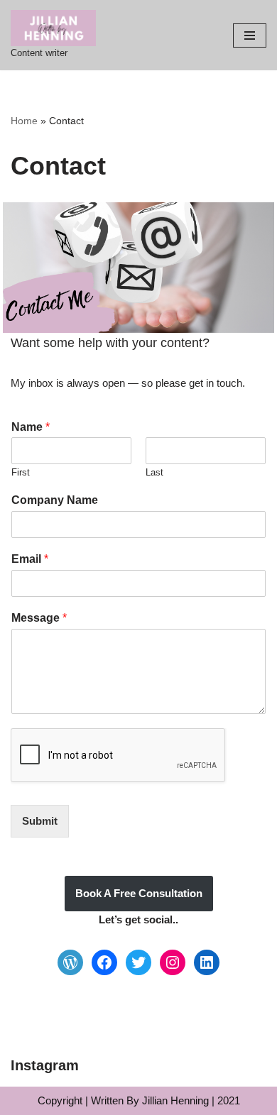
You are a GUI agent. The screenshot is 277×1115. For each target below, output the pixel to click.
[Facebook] (104, 962)
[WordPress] (70, 962)
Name (30, 427)
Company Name (54, 500)
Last (154, 472)
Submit (40, 821)
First (20, 472)
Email (29, 559)
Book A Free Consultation (138, 893)
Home (24, 120)
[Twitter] (138, 962)
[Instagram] (172, 962)
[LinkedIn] (206, 962)
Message (39, 618)
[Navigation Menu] (249, 35)
